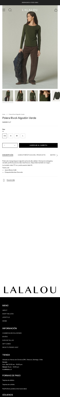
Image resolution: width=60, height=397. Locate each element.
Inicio (3, 114)
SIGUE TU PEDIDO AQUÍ (10, 347)
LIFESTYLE (6, 317)
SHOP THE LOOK (8, 314)
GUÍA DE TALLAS (8, 340)
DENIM (4, 321)
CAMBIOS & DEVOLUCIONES (12, 333)
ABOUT (4, 310)
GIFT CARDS (6, 344)
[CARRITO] (56, 10)
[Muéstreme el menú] (4, 10)
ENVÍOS (5, 336)
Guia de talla (11, 180)
